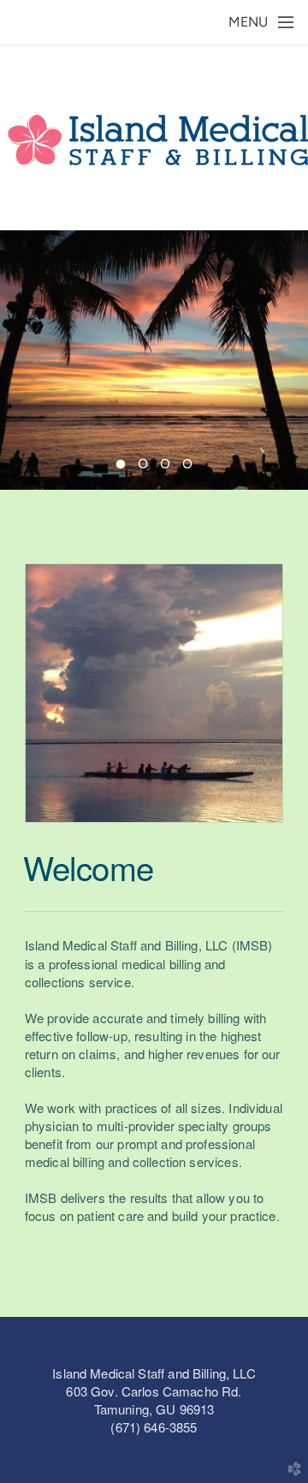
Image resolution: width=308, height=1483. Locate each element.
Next (288, 359)
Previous (20, 359)
